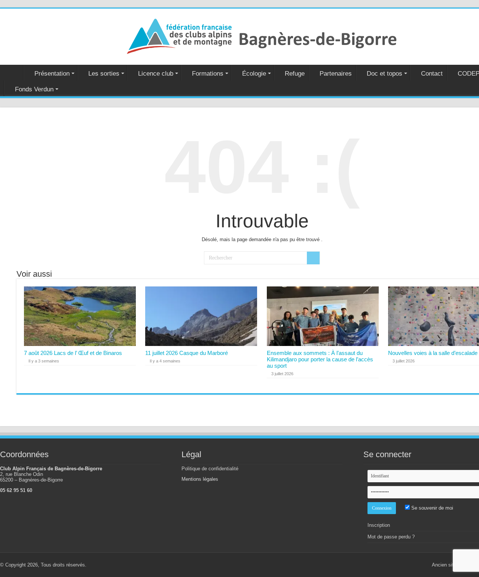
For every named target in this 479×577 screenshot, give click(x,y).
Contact (432, 73)
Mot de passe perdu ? (391, 537)
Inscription (378, 525)
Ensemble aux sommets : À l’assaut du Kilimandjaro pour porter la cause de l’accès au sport (320, 359)
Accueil (13, 73)
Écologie (254, 73)
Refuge (295, 73)
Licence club (155, 73)
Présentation (52, 73)
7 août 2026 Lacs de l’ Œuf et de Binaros (73, 353)
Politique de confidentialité (209, 468)
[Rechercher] (313, 258)
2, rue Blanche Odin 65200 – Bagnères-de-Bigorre (31, 477)
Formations (207, 73)
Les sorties (103, 73)
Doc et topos (384, 73)
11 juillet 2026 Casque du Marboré (186, 353)
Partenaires (336, 73)
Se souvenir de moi (431, 508)
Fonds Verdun (34, 89)
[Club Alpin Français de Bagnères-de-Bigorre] (262, 35)
